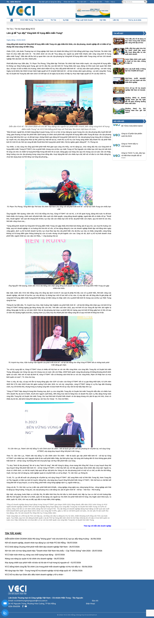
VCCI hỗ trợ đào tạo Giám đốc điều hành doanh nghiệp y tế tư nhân (34, 574)
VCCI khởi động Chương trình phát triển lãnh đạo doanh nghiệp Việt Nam (36, 547)
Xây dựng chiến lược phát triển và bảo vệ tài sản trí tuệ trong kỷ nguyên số (37, 562)
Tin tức (53, 20)
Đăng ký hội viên (96, 2)
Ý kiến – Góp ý (110, 2)
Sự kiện (66, 20)
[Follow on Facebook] (23, 606)
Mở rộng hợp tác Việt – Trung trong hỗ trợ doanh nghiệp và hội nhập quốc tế (38, 570)
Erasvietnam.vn (91, 615)
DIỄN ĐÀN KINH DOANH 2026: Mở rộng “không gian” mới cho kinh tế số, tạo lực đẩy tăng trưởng (47, 539)
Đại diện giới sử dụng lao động (50, 2)
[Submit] (145, 1)
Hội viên (103, 20)
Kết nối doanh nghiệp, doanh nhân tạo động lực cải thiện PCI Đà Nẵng (35, 543)
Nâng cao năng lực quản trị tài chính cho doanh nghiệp (28, 558)
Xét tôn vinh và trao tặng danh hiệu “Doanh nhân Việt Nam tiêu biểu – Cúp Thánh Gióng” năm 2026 (48, 551)
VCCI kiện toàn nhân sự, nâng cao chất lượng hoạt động (29, 555)
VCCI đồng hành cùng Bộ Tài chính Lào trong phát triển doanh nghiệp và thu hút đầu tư (42, 566)
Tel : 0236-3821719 (14, 2)
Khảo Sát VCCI (69, 2)
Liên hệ (116, 20)
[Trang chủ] (12, 20)
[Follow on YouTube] (26, 606)
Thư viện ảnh (81, 2)
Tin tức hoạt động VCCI (25, 29)
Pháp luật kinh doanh (84, 20)
